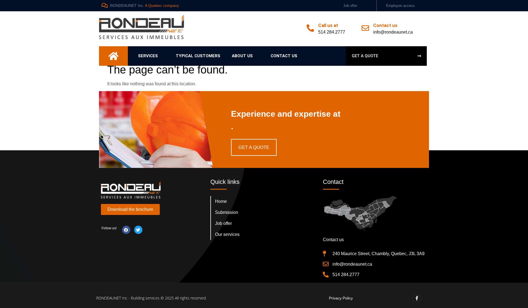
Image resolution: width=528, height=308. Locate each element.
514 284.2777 (331, 32)
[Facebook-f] (417, 298)
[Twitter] (138, 230)
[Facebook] (126, 230)
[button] (151, 56)
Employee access (400, 6)
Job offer (350, 6)
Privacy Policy (341, 298)
